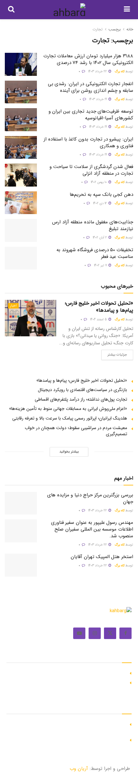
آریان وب (79, 768)
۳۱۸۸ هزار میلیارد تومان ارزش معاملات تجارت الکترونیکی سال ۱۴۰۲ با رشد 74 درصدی (88, 59)
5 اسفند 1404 (99, 319)
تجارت (97, 29)
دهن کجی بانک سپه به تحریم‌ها (101, 194)
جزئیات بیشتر (114, 353)
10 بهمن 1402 (99, 182)
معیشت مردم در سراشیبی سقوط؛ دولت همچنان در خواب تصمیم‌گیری (76, 431)
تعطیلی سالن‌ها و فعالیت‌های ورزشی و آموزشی (83, 739)
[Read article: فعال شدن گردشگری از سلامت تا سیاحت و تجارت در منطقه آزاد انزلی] (21, 175)
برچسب (114, 29)
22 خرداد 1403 (98, 71)
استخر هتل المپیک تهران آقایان (102, 557)
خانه (129, 29)
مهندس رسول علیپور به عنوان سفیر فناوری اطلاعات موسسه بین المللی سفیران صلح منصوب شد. (92, 529)
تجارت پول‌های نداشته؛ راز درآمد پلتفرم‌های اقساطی (81, 399)
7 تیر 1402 (101, 265)
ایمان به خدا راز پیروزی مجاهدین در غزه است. (83, 672)
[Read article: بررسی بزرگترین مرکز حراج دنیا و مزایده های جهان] (21, 503)
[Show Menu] (127, 9)
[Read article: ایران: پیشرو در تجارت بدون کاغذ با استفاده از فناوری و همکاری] (21, 147)
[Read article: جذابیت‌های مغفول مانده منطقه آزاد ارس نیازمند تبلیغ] (21, 230)
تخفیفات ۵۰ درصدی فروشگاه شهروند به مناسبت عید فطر (94, 253)
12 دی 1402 (100, 203)
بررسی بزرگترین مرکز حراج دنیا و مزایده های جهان (90, 498)
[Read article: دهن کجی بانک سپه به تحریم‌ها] (21, 202)
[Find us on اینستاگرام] (95, 633)
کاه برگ (120, 71)
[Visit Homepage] (69, 9)
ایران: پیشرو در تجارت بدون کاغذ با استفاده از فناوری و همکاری (88, 142)
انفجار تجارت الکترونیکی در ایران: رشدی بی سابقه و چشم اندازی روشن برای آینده (90, 87)
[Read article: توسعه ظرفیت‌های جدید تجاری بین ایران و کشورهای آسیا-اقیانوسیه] (21, 119)
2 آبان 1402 (100, 237)
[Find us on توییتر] (110, 633)
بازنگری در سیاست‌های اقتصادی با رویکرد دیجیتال (82, 389)
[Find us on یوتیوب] (79, 633)
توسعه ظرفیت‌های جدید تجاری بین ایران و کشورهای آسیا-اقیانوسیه (90, 115)
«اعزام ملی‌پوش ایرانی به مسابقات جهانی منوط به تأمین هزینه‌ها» (68, 408)
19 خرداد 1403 (98, 99)
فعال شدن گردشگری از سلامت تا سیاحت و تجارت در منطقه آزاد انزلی (91, 170)
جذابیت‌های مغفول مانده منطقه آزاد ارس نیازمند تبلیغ (92, 225)
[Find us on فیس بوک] (125, 633)
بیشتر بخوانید (69, 451)
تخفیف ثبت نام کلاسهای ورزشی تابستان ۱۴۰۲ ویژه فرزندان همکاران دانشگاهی (73, 726)
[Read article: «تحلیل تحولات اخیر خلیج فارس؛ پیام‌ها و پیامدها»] (30, 318)
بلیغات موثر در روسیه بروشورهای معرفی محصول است (77, 681)
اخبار (13, 305)
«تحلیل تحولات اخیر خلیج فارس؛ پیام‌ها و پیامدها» (99, 306)
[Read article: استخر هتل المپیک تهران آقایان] (21, 565)
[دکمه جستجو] (11, 9)
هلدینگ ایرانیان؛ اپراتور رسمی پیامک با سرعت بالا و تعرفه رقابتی (69, 418)
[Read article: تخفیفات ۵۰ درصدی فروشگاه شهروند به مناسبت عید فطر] (21, 258)
